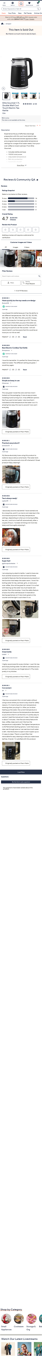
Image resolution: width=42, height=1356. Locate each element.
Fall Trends (28, 13)
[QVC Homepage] (2, 24)
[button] (4, 4)
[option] (21, 18)
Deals (4, 13)
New (20, 13)
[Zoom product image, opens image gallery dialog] (3, 88)
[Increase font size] (37, 125)
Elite (4, 113)
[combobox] (19, 9)
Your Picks (12, 13)
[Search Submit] (38, 9)
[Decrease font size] (40, 125)
